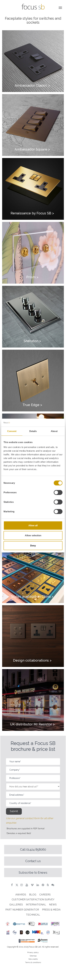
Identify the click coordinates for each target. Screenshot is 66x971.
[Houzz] (48, 885)
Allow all (33, 525)
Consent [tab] (11, 431)
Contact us (33, 861)
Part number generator (22, 909)
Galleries (16, 904)
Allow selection (33, 535)
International (36, 904)
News (53, 904)
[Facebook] (12, 885)
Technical (33, 914)
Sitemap (33, 956)
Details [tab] (33, 431)
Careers (45, 894)
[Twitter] (17, 885)
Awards (20, 894)
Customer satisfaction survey (33, 899)
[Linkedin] (38, 885)
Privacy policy (33, 952)
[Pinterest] (43, 885)
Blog (32, 894)
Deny (33, 545)
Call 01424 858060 (33, 849)
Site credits (33, 959)
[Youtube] (27, 885)
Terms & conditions (33, 962)
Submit (14, 811)
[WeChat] (53, 885)
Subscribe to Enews (33, 872)
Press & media (51, 909)
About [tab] (54, 431)
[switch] (58, 492)
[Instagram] (22, 885)
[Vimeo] (32, 885)
